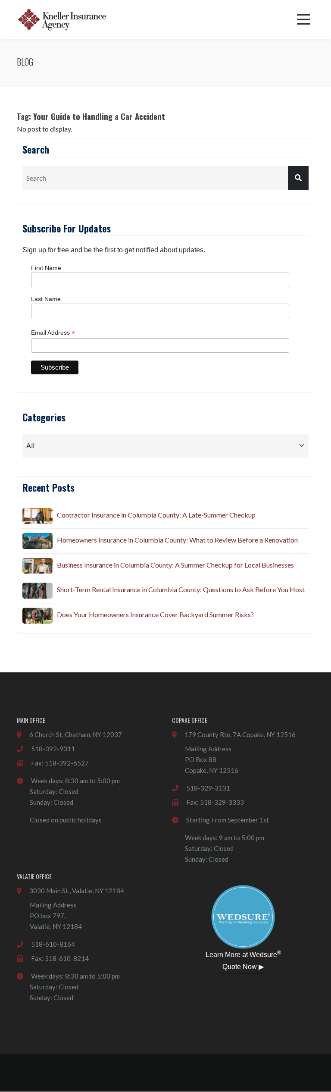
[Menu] (303, 19)
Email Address (53, 333)
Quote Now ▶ (243, 966)
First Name (46, 267)
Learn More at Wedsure (243, 954)
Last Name (46, 298)
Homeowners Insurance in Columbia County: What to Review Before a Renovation (177, 540)
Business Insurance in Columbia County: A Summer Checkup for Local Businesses (175, 565)
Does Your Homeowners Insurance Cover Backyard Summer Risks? (155, 614)
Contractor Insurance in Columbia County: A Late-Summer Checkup (156, 515)
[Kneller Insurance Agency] (62, 19)
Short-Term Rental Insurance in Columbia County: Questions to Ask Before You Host (181, 589)
